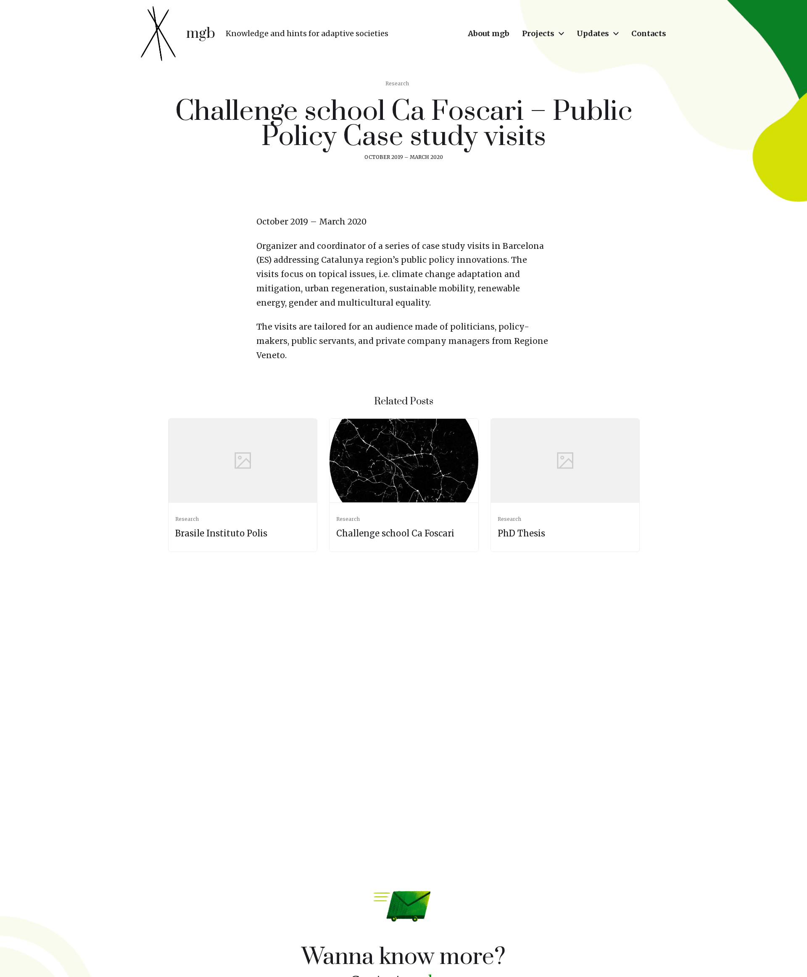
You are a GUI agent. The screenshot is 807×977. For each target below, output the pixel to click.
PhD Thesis (521, 533)
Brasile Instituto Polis (221, 533)
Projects (538, 33)
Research (397, 83)
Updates (593, 33)
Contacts (648, 33)
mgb (200, 33)
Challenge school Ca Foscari (395, 533)
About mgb (488, 33)
